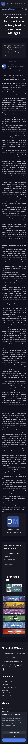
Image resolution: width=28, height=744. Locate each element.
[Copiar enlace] (19, 71)
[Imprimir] (17, 71)
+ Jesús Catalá (12, 62)
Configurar (14, 736)
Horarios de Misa (7, 709)
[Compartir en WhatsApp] (9, 71)
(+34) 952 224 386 (9, 657)
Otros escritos (8, 565)
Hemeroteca (5, 711)
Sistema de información (9, 687)
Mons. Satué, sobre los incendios (15, 4)
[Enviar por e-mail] (15, 71)
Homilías (6, 562)
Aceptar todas (14, 740)
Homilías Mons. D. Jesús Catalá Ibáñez (16, 14)
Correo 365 (5, 684)
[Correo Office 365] (3, 666)
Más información (6, 728)
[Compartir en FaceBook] (11, 71)
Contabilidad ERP (7, 682)
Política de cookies (7, 696)
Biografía (7, 556)
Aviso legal (5, 690)
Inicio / (3, 14)
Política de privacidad (8, 693)
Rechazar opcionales (14, 732)
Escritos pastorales (9, 559)
